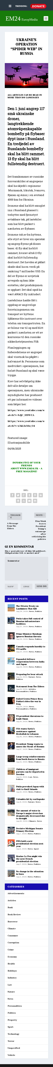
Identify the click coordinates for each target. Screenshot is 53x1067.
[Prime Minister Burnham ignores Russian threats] (11, 635)
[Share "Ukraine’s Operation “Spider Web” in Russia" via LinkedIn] (41, 495)
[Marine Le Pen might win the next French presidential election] (11, 858)
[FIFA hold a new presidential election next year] (11, 842)
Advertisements (16, 893)
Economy (12, 957)
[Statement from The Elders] (11, 688)
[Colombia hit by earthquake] (11, 801)
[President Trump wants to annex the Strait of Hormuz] (11, 745)
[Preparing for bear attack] (11, 676)
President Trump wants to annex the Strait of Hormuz (30, 745)
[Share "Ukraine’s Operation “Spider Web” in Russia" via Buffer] (18, 501)
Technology (13, 1034)
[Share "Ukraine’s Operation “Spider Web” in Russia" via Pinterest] (35, 495)
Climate (32, 821)
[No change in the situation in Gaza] (11, 873)
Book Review (14, 914)
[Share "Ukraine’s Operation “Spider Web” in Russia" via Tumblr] (29, 495)
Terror (11, 1041)
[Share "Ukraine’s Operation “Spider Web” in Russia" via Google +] (24, 495)
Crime (11, 950)
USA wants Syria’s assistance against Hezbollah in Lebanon (27, 731)
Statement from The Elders (30, 686)
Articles (32, 689)
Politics (38, 611)
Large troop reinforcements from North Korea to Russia (30, 758)
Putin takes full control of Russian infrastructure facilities (29, 621)
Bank (10, 907)
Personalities (22, 691)
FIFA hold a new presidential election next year (29, 843)
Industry (12, 978)
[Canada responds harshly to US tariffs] (11, 648)
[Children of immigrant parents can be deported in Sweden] (11, 771)
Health (11, 964)
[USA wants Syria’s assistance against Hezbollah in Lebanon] (11, 730)
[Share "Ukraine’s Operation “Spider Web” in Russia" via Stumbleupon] (24, 501)
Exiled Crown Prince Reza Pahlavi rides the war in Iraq (29, 701)
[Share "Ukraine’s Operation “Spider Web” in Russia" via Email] (29, 501)
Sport (36, 849)
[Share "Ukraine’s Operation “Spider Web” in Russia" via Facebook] (12, 495)
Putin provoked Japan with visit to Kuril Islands (30, 787)
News (31, 611)
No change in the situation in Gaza (30, 872)
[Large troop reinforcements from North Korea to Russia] (11, 758)
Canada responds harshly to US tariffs (30, 647)
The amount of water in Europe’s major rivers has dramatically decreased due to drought (30, 814)
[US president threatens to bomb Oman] (11, 717)
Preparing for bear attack (29, 674)
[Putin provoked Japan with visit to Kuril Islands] (11, 788)
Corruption (13, 942)
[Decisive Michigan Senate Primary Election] (11, 830)
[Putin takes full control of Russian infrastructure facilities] (11, 620)
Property (12, 1020)
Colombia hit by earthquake (30, 799)
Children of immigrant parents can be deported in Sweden (30, 771)
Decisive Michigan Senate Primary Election (29, 829)
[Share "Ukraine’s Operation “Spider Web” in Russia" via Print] (35, 501)
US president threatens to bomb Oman (29, 717)
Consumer (13, 935)
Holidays (12, 971)
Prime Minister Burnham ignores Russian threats (29, 635)
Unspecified (14, 1048)
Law (30, 777)
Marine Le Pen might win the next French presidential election (29, 858)
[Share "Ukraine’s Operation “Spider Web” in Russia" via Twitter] (18, 495)
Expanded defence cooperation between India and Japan (30, 661)
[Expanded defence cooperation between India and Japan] (11, 661)
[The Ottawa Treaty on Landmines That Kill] (11, 607)
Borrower (13, 921)
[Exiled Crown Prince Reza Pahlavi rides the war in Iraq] (11, 700)
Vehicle (11, 1055)
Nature (32, 677)
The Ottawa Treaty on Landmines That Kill (27, 607)
